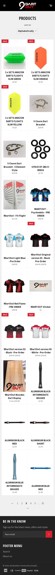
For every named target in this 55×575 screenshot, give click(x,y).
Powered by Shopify (28, 565)
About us (7, 556)
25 (43, 503)
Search (6, 551)
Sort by (27, 25)
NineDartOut (14, 565)
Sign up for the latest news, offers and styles (25, 527)
